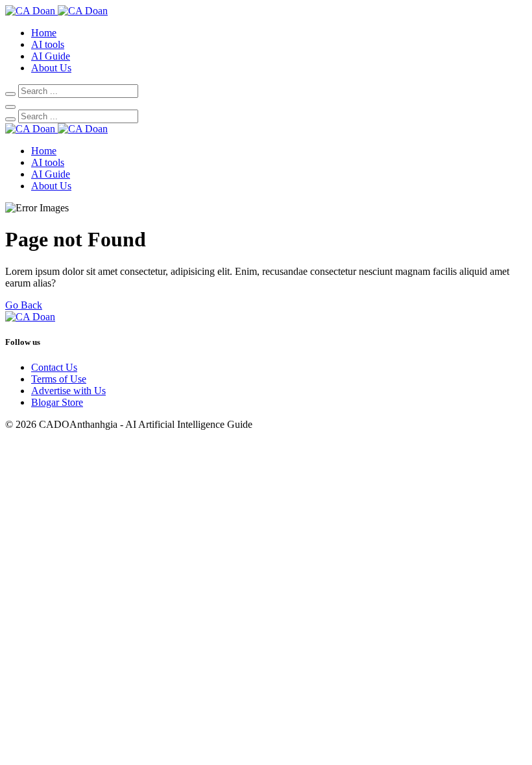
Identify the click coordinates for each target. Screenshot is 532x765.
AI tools (47, 44)
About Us (51, 67)
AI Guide (50, 56)
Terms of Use (58, 378)
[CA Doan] (56, 10)
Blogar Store (57, 402)
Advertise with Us (68, 390)
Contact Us (54, 367)
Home (43, 32)
